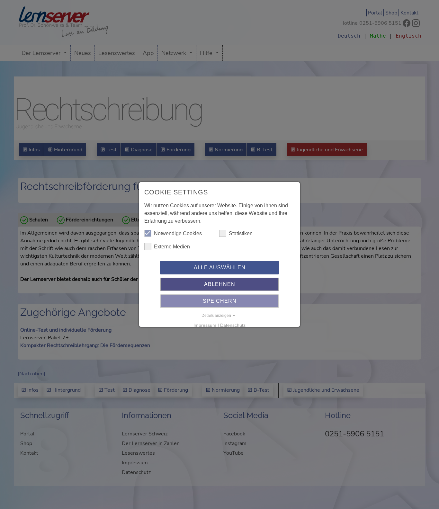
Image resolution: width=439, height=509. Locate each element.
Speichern (220, 301)
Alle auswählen (220, 267)
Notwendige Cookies (178, 233)
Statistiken (241, 233)
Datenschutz (233, 325)
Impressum (204, 325)
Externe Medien (172, 246)
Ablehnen (219, 284)
